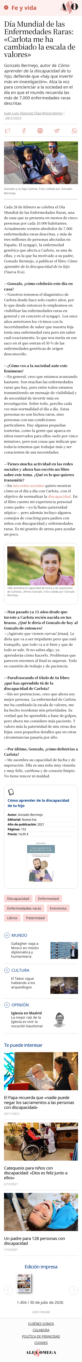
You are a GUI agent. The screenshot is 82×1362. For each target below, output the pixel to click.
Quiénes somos (41, 1324)
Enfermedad (48, 898)
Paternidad (35, 917)
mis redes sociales (28, 485)
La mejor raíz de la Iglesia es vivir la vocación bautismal (26, 1021)
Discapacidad (18, 898)
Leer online (41, 1312)
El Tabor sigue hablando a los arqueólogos (23, 982)
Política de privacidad (41, 1336)
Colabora (41, 1330)
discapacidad (59, 496)
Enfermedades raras (24, 908)
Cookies (41, 1343)
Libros (12, 917)
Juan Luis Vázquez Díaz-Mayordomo (33, 113)
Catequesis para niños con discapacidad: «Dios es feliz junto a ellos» (35, 1172)
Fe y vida (24, 8)
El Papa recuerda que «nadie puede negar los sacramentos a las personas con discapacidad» (39, 1102)
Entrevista (58, 908)
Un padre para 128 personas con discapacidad (34, 1240)
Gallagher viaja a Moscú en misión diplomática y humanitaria (25, 950)
